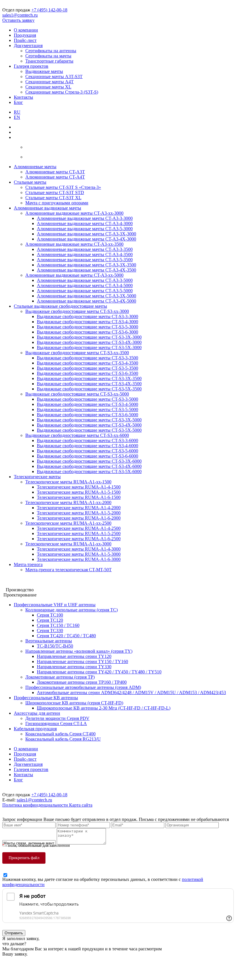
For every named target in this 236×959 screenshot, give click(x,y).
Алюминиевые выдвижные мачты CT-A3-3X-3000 (86, 233)
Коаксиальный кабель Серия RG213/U (63, 739)
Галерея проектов (31, 66)
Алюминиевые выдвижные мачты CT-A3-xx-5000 (74, 275)
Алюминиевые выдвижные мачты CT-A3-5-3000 (85, 228)
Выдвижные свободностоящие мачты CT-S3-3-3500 (87, 357)
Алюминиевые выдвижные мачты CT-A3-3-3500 (85, 249)
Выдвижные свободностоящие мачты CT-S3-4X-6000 (89, 466)
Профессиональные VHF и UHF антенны (55, 604)
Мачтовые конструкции (25, 579)
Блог (18, 102)
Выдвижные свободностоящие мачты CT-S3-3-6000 (87, 440)
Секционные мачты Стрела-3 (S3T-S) (61, 92)
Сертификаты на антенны (50, 50)
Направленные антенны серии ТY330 (74, 666)
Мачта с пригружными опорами (56, 202)
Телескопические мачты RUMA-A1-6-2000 (79, 518)
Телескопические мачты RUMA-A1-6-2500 (79, 538)
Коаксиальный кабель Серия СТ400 (60, 733)
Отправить (14, 933)
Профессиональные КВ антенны (46, 697)
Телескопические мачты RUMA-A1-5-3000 (79, 554)
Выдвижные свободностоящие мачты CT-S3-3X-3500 (89, 378)
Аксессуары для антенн (37, 713)
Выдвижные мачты (44, 71)
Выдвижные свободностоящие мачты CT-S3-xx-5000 (77, 394)
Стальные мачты (30, 182)
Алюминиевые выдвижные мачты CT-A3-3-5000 (85, 280)
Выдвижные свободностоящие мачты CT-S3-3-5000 (87, 399)
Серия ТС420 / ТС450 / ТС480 (66, 635)
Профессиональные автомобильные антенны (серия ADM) (83, 687)
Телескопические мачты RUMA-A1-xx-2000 (68, 502)
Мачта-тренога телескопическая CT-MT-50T (68, 569)
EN (17, 117)
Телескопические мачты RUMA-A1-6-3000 (79, 559)
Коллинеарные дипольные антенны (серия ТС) (71, 609)
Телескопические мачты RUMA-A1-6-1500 (79, 497)
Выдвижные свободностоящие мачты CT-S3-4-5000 (87, 404)
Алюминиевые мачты (35, 166)
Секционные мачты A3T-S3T (54, 76)
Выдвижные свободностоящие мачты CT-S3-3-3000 (87, 316)
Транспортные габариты (49, 61)
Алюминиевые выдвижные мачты (47, 208)
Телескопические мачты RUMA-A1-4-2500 (79, 528)
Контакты (23, 97)
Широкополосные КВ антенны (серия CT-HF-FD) (74, 702)
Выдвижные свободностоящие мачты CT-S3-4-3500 (87, 363)
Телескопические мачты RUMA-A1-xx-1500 (68, 481)
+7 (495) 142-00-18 (49, 9)
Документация (28, 45)
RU (17, 112)
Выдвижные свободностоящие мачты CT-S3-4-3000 (87, 321)
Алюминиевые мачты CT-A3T (55, 171)
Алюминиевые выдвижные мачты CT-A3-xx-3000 (74, 213)
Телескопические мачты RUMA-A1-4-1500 (79, 487)
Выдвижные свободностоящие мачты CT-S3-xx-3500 (77, 352)
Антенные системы (21, 584)
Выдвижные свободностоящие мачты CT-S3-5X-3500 (89, 388)
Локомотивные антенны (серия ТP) (60, 677)
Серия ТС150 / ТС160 (58, 625)
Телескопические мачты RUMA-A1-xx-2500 (68, 523)
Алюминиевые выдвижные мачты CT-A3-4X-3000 (86, 239)
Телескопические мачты (37, 476)
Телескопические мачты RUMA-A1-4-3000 (79, 549)
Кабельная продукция (35, 728)
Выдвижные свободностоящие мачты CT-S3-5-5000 (87, 409)
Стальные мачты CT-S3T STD (54, 192)
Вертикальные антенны (48, 640)
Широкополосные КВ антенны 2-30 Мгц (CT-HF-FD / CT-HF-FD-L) (103, 708)
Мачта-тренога (28, 564)
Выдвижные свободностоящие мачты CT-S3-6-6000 (87, 456)
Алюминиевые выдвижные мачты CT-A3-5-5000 (85, 290)
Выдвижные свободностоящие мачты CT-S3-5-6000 (87, 450)
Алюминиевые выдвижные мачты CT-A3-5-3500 (85, 259)
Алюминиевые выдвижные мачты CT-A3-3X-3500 (86, 264)
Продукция (25, 35)
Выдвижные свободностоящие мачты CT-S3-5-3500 (87, 368)
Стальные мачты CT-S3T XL (53, 197)
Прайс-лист (25, 40)
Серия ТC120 (50, 620)
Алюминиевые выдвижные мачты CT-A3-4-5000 (85, 285)
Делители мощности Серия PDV (57, 718)
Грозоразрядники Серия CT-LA (56, 723)
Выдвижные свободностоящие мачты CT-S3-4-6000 (87, 445)
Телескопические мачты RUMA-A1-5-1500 (79, 492)
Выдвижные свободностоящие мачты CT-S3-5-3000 (87, 326)
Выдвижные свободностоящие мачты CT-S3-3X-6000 (89, 461)
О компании (26, 30)
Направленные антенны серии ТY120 (74, 656)
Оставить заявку (18, 20)
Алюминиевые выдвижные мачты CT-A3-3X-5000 (86, 295)
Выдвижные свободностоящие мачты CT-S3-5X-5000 (89, 430)
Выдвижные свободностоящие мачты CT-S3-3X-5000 (89, 419)
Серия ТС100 (50, 615)
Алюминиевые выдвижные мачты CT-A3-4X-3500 (86, 270)
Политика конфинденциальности (35, 805)
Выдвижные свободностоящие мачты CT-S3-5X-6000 (89, 471)
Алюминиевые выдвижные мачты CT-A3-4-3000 (85, 223)
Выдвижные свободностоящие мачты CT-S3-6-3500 (87, 373)
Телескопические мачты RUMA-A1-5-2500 (79, 533)
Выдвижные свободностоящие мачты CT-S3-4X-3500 (89, 383)
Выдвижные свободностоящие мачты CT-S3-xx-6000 (77, 435)
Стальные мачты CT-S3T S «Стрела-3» (63, 187)
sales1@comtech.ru (20, 15)
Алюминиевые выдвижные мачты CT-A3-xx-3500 (74, 244)
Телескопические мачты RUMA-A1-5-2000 (79, 512)
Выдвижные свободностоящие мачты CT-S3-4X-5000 (89, 425)
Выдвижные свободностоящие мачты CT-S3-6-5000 (87, 414)
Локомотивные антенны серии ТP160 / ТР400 (82, 682)
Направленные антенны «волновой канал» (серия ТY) (78, 651)
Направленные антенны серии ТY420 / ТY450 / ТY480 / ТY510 (99, 671)
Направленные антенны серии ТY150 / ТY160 (82, 661)
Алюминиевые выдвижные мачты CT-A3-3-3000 (85, 218)
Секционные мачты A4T (49, 81)
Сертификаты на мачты (48, 55)
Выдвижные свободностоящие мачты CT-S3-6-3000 (87, 332)
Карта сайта (80, 805)
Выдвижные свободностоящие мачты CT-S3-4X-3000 (89, 342)
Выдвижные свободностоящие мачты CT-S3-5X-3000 (89, 347)
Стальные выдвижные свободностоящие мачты (60, 306)
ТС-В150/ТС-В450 (55, 646)
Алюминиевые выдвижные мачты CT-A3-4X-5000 (86, 301)
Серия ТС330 (50, 630)
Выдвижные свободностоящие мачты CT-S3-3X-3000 (89, 337)
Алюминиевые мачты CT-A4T (55, 177)
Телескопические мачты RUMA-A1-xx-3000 (68, 543)
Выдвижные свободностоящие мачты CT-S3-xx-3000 (77, 311)
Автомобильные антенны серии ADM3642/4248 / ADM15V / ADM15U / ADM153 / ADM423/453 (131, 692)
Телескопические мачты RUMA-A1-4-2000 (79, 507)
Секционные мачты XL (48, 86)
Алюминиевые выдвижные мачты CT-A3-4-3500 (85, 254)
